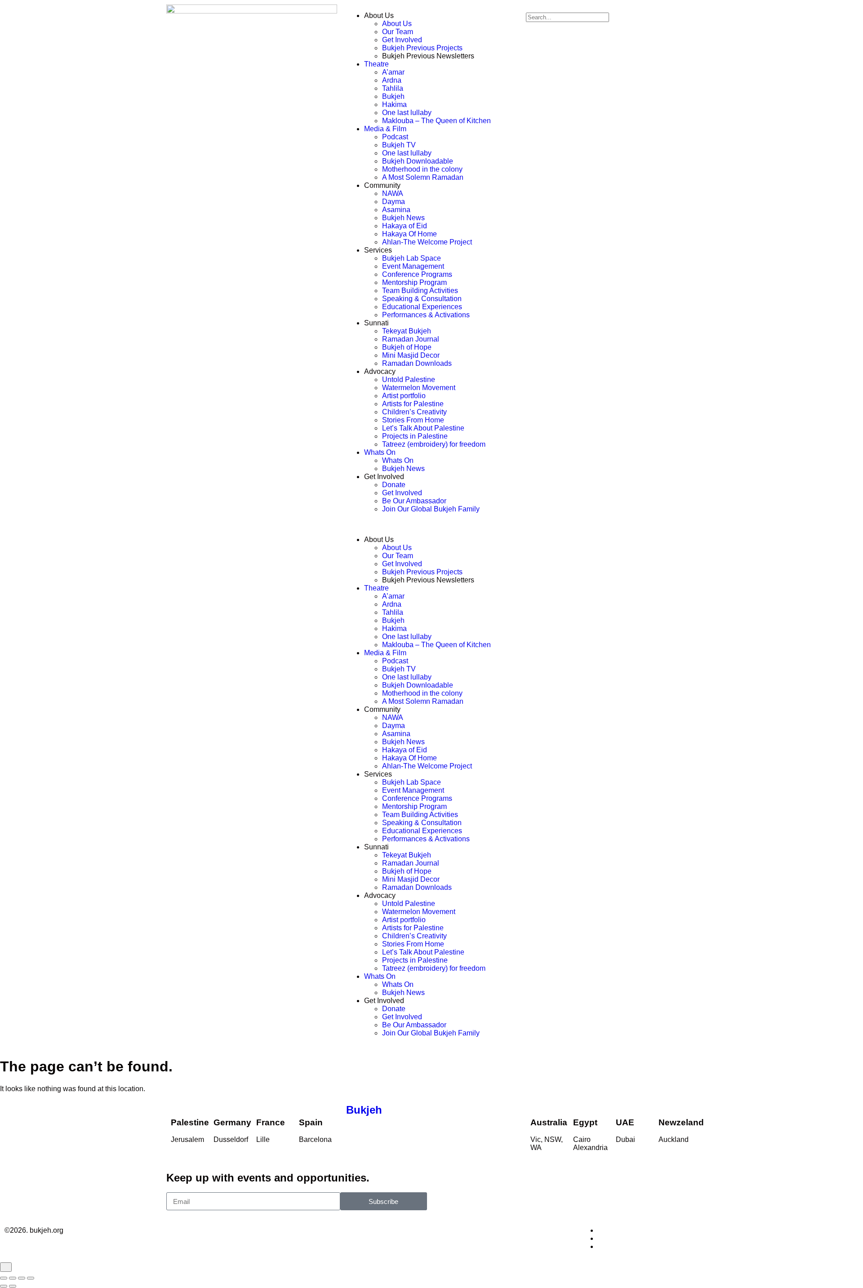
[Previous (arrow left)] (3, 1286)
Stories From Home (413, 420)
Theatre (376, 64)
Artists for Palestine (413, 404)
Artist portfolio (404, 396)
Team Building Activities (420, 290)
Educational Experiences (422, 307)
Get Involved (402, 40)
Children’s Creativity (414, 412)
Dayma (393, 201)
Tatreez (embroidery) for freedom (433, 444)
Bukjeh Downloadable (417, 161)
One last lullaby (407, 112)
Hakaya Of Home (409, 234)
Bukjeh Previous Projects (422, 48)
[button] (431, 524)
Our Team (397, 32)
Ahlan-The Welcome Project (427, 242)
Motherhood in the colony (422, 169)
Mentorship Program (414, 282)
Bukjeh (393, 96)
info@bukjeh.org (431, 1230)
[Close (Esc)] (30, 1278)
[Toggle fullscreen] (12, 1278)
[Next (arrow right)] (12, 1286)
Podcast (395, 137)
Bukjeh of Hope (407, 347)
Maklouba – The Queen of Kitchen (436, 120)
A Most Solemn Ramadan (422, 177)
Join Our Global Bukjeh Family (431, 509)
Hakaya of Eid (404, 226)
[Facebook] (600, 1230)
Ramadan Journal (410, 339)
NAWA (392, 193)
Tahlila (392, 88)
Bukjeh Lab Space (411, 258)
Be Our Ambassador (414, 501)
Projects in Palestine (415, 436)
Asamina (396, 209)
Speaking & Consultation (422, 298)
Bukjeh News (403, 218)
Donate (393, 485)
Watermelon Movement (418, 387)
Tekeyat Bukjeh (406, 331)
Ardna (391, 80)
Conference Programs (417, 274)
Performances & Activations (426, 315)
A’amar (393, 72)
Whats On (380, 452)
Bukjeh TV (399, 145)
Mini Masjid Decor (411, 355)
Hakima (394, 104)
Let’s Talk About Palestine (423, 428)
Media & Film (385, 129)
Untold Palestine (408, 379)
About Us (397, 23)
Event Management (413, 266)
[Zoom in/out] (3, 1278)
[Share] (21, 1278)
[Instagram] (600, 1238)
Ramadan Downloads (417, 363)
